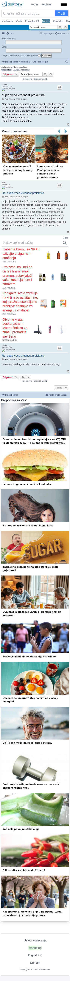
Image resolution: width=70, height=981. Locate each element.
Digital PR (35, 955)
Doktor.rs (45, 969)
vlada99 (16, 70)
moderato (25, 70)
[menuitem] (10, 33)
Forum (46, 21)
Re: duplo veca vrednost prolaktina (23, 192)
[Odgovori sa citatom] (59, 87)
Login (34, 4)
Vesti (19, 21)
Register (46, 4)
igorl (4, 182)
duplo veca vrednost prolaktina (14, 67)
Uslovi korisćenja (35, 940)
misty (4, 84)
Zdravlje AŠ (32, 21)
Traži (61, 13)
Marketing (35, 947)
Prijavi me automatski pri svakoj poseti (20, 55)
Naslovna (7, 21)
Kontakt (58, 21)
